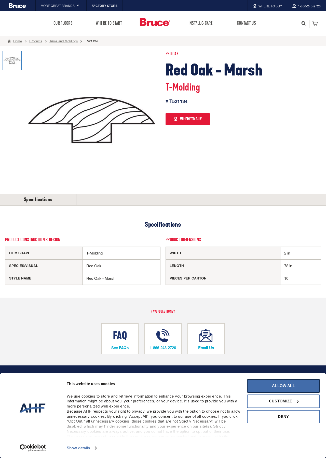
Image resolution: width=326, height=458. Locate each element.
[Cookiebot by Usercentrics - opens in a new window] (33, 448)
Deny (283, 416)
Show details (78, 448)
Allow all (283, 386)
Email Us (206, 347)
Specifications (38, 199)
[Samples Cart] (315, 23)
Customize (280, 401)
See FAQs (120, 347)
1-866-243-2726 (163, 347)
